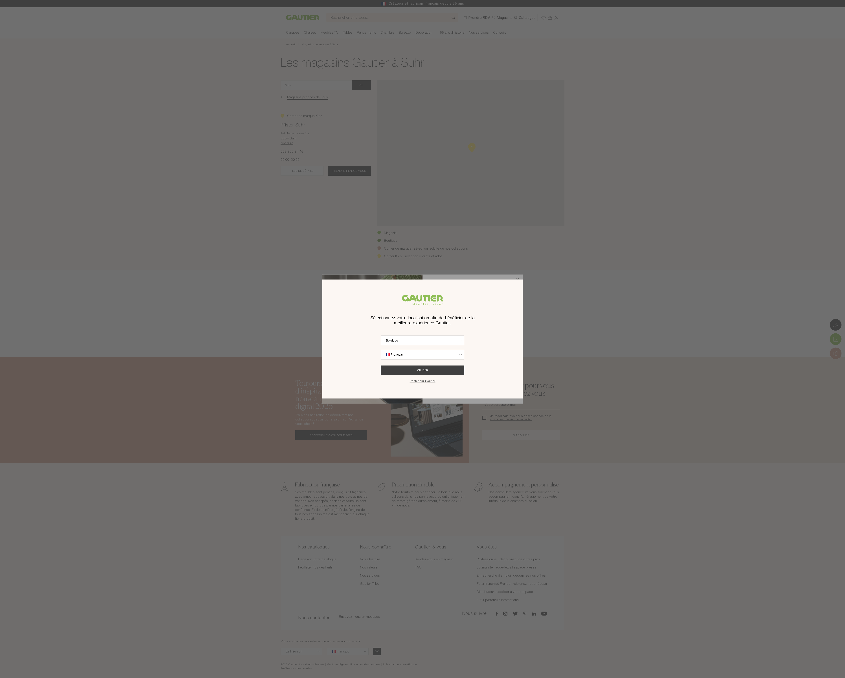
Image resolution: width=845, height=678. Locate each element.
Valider (422, 370)
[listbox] (422, 340)
